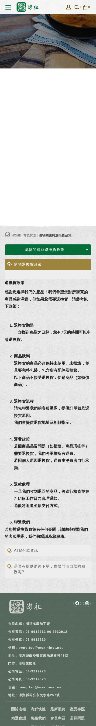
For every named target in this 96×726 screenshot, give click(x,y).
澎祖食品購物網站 (27, 7)
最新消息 (57, 709)
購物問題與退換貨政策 (55, 235)
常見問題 (30, 235)
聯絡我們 (38, 718)
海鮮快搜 (38, 709)
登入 (68, 7)
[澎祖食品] (25, 606)
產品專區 (77, 709)
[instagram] (87, 603)
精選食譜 (18, 718)
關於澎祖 (18, 709)
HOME (16, 235)
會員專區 (57, 718)
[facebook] (77, 603)
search (76, 7)
